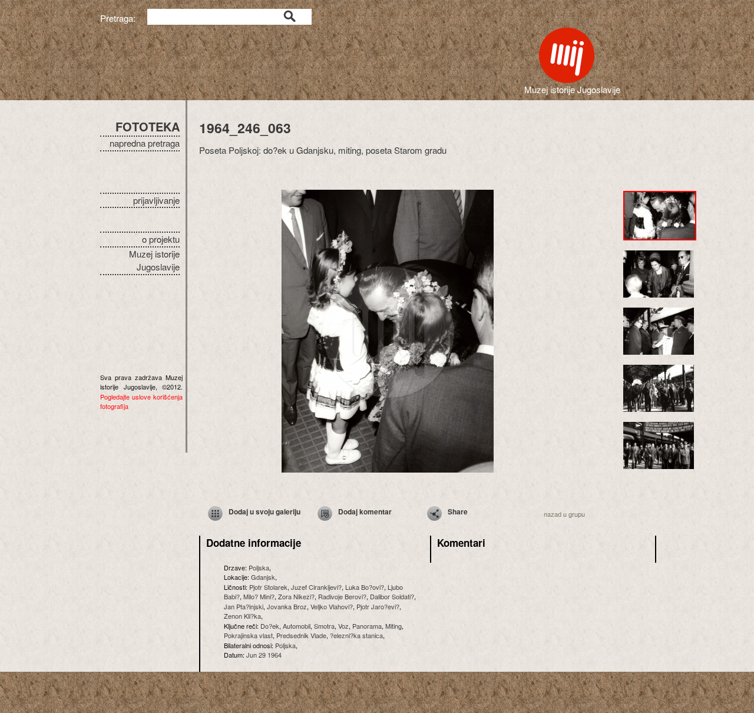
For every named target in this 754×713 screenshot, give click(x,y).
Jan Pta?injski (243, 606)
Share (458, 511)
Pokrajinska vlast (248, 635)
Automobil (296, 626)
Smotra (324, 626)
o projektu (161, 239)
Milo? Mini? (259, 596)
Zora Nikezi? (296, 596)
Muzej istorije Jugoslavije (154, 260)
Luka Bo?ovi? (364, 587)
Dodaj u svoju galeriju (264, 511)
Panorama (367, 626)
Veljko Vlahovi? (331, 606)
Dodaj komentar (365, 511)
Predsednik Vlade (301, 635)
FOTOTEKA (147, 126)
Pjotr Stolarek (268, 587)
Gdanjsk (263, 577)
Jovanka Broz (287, 606)
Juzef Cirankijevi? (316, 587)
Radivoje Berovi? (342, 596)
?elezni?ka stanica (356, 635)
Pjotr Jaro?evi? (377, 606)
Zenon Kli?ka (242, 615)
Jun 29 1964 (264, 654)
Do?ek (269, 626)
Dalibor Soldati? (392, 596)
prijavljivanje (156, 200)
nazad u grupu (564, 514)
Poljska (259, 567)
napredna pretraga (145, 143)
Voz (343, 626)
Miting (393, 626)
